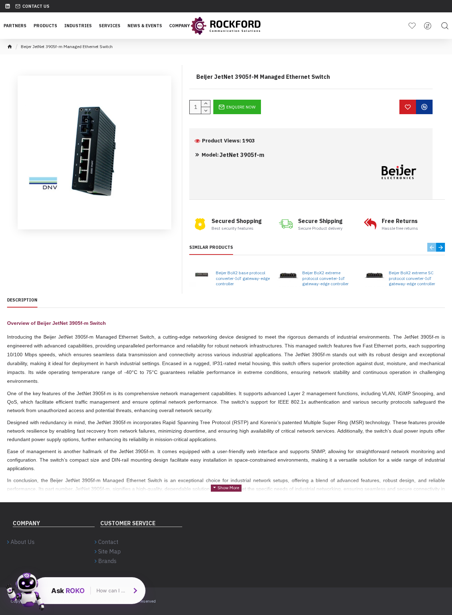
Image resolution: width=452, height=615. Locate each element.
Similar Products (211, 247)
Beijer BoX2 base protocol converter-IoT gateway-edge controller (243, 278)
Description (22, 300)
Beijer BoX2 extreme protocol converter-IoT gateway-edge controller (325, 278)
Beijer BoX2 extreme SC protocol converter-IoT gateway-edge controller (412, 278)
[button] (431, 247)
